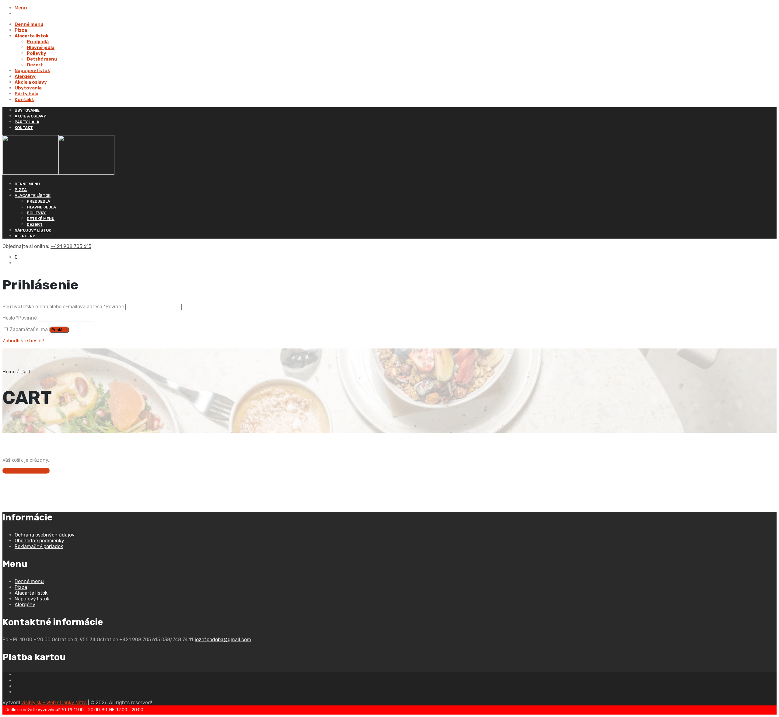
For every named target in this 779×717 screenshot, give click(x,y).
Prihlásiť (59, 329)
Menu (21, 8)
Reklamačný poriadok (39, 546)
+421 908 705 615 (71, 246)
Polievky (36, 53)
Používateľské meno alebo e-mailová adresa (63, 307)
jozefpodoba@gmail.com (222, 639)
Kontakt (24, 99)
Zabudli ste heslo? (23, 341)
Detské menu (42, 59)
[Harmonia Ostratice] (58, 173)
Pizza (21, 30)
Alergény (25, 76)
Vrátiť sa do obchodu (26, 471)
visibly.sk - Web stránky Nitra (54, 702)
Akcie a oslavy (31, 82)
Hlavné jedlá (40, 47)
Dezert (35, 65)
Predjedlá (38, 41)
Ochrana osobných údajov (45, 535)
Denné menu (29, 24)
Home (9, 372)
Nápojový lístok (32, 70)
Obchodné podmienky (39, 541)
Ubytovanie (28, 88)
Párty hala (26, 93)
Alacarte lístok (32, 36)
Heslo (19, 318)
